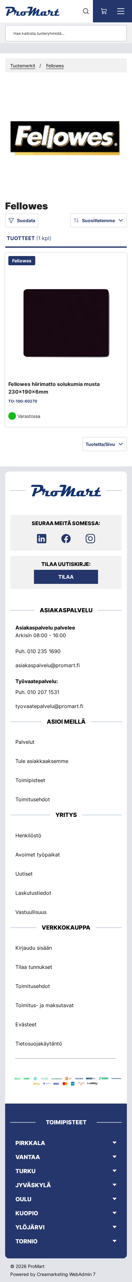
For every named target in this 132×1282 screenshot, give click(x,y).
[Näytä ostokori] (104, 11)
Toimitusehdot (32, 799)
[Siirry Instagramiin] (90, 539)
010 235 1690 (44, 651)
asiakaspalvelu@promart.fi (47, 665)
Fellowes (55, 65)
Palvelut (25, 742)
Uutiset (24, 874)
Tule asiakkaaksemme (41, 761)
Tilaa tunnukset (33, 967)
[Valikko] (121, 11)
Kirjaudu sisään (33, 948)
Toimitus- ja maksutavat (44, 1005)
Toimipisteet (30, 780)
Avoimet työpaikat (37, 854)
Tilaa (66, 577)
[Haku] (86, 11)
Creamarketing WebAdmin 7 (66, 1274)
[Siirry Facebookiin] (66, 539)
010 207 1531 (43, 692)
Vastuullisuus (30, 912)
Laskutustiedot (33, 893)
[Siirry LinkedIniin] (42, 539)
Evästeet (26, 1024)
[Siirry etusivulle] (32, 11)
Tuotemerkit (22, 65)
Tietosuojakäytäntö (38, 1043)
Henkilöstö (28, 835)
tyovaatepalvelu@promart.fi (49, 706)
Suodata (26, 220)
